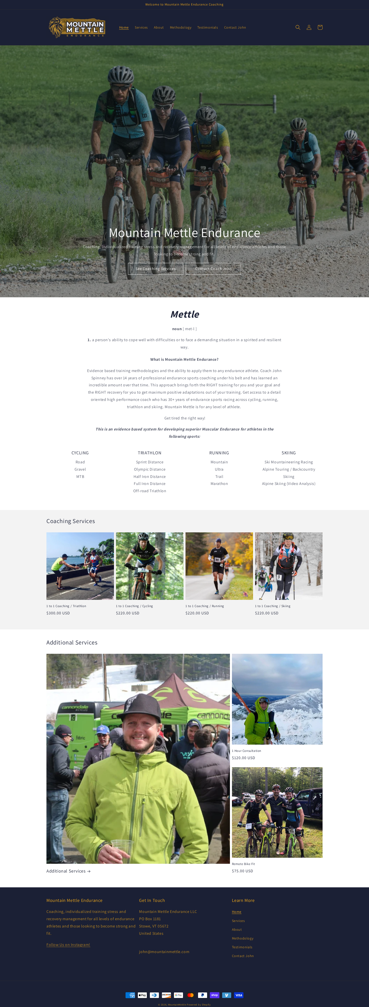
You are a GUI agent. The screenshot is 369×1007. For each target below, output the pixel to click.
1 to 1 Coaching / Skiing (272, 606)
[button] (297, 27)
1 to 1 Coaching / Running (205, 606)
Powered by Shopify (199, 1004)
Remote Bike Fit (243, 864)
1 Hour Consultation (246, 751)
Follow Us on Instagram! (68, 944)
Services (238, 920)
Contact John (243, 956)
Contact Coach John (213, 268)
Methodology (243, 938)
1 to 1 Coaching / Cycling (134, 606)
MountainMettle (177, 1004)
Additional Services (65, 871)
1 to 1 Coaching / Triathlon (66, 606)
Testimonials (242, 947)
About (237, 929)
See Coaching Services (156, 268)
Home (236, 911)
